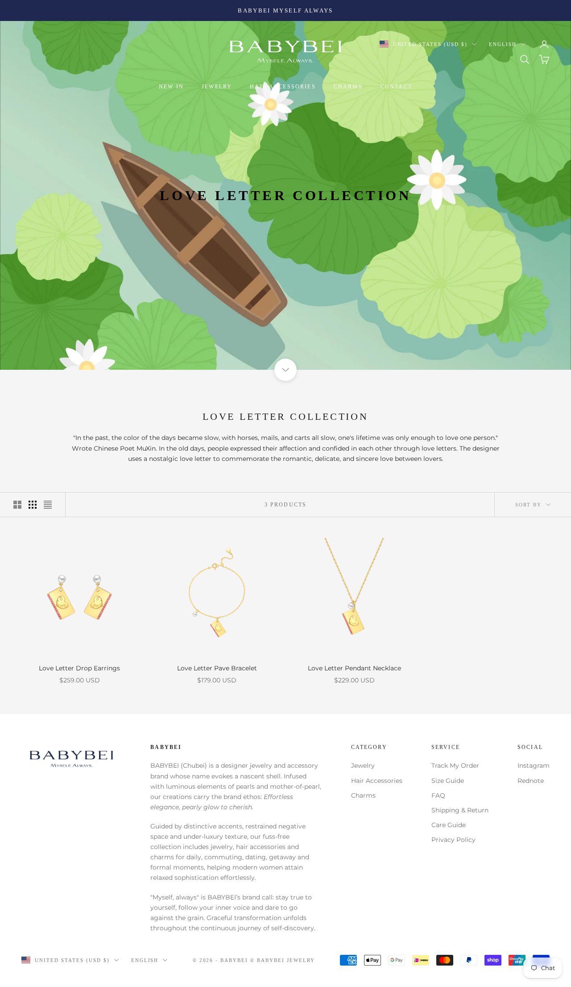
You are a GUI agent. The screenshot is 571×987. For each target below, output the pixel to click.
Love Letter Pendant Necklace (354, 668)
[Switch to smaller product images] (33, 505)
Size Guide (447, 781)
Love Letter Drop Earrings (79, 668)
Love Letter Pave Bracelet (217, 668)
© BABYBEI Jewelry (282, 960)
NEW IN (171, 87)
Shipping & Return (459, 810)
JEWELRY (217, 87)
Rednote (530, 781)
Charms (363, 795)
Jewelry (363, 765)
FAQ (438, 795)
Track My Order (455, 765)
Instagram (533, 765)
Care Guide (448, 825)
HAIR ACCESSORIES (283, 87)
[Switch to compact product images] (48, 505)
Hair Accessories (376, 781)
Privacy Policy (453, 840)
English (503, 44)
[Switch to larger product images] (17, 505)
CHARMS (348, 87)
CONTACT (396, 87)
